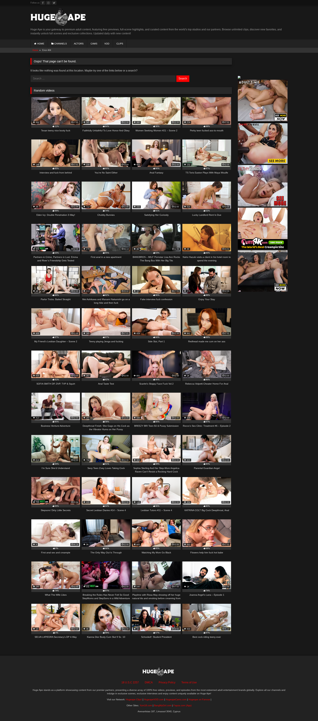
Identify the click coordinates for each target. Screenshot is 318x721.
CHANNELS (60, 43)
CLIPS (119, 43)
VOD (106, 43)
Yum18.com (146, 705)
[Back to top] (307, 711)
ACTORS (78, 43)
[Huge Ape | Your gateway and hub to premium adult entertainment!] (59, 18)
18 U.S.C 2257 (130, 682)
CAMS (94, 43)
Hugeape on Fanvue (199, 699)
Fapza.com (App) (182, 705)
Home (35, 50)
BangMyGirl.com (162, 705)
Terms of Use (189, 682)
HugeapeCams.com (176, 699)
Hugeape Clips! (134, 699)
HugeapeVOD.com (154, 699)
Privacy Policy (167, 682)
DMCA (149, 682)
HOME (40, 43)
